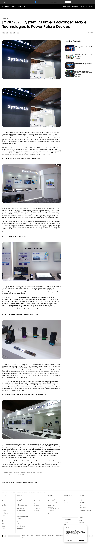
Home (3, 492)
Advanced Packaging (52, 502)
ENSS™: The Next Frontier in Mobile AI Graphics (83, 47)
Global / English (53, 2)
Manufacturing (51, 507)
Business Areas (82, 502)
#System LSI (12, 482)
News (65, 499)
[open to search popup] (86, 6)
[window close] (85, 528)
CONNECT (50, 513)
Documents (19, 521)
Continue (68, 2)
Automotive (4, 525)
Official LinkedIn (90, 536)
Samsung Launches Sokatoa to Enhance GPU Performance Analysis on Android (83, 72)
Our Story (81, 500)
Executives (81, 504)
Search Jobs (81, 522)
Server (3, 523)
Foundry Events (51, 505)
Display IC (4, 512)
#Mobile (25, 482)
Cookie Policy (68, 536)
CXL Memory (4, 505)
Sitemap (23, 537)
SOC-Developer (36, 510)
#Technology (19, 482)
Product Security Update (22, 505)
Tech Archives (51, 510)
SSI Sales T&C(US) (51, 535)
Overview (19, 518)
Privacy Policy (75, 534)
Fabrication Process (21, 512)
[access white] (5, 536)
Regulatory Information (22, 504)
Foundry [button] (25, 6)
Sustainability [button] (74, 6)
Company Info (82, 499)
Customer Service (20, 502)
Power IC (3, 515)
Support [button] (19, 6)
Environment (66, 524)
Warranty (19, 525)
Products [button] (14, 6)
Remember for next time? (42, 2)
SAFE (49, 504)
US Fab (49, 512)
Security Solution (5, 513)
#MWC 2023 (5, 482)
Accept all (81, 540)
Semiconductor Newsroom (84, 510)
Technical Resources (21, 510)
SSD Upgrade (20, 528)
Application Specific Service (53, 508)
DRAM (3, 500)
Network (3, 526)
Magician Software (21, 526)
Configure (69, 540)
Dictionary (19, 513)
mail (14, 33)
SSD (2, 502)
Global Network (36, 505)
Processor (4, 509)
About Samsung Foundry (53, 499)
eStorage (3, 504)
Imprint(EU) (44, 535)
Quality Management (21, 500)
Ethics (80, 509)
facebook (3, 33)
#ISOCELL (30, 482)
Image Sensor (4, 510)
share (18, 33)
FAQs (18, 523)
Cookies (32, 535)
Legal (28, 535)
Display (3, 517)
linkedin (11, 33)
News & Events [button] (66, 6)
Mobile (3, 528)
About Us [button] (82, 6)
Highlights (66, 522)
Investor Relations (82, 507)
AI (2, 521)
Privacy (23, 535)
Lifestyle (3, 530)
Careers (81, 520)
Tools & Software (20, 520)
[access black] (2, 536)
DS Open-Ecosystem (37, 500)
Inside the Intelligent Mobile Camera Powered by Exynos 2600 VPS (83, 64)
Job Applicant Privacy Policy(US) (61, 535)
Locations (81, 517)
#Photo (35, 482)
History (80, 505)
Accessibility (37, 535)
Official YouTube (92, 536)
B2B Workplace (36, 508)
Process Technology (52, 500)
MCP (3, 507)
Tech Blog (8, 492)
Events (65, 500)
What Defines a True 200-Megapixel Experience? (83, 55)
